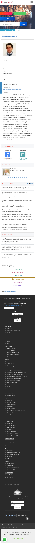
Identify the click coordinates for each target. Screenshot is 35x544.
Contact (15, 527)
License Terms (10, 400)
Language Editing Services (13, 482)
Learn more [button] (26, 534)
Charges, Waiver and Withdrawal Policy (16, 410)
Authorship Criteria (11, 402)
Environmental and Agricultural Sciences (16, 372)
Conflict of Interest (11, 431)
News (8, 341)
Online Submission (8, 307)
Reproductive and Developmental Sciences (17, 376)
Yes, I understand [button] (18, 538)
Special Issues (10, 450)
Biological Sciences (11, 384)
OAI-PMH (9, 480)
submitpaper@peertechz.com (11, 305)
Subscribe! (17, 507)
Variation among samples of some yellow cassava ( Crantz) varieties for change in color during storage (17, 215)
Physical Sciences (11, 395)
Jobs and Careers (11, 337)
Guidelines (9, 456)
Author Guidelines (11, 348)
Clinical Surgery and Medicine (13, 366)
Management (10, 334)
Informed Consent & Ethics (13, 435)
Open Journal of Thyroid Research (12, 89)
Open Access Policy (11, 404)
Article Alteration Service (13, 354)
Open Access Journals (13, 524)
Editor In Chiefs (10, 440)
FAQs (8, 343)
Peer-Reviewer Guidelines (13, 352)
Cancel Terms (10, 429)
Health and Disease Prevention (14, 378)
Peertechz (7, 291)
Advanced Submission (7, 19)
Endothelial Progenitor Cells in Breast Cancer (12, 197)
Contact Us (17, 320)
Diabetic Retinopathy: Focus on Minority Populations (14, 224)
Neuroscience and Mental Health (14, 368)
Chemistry (9, 386)
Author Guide (10, 465)
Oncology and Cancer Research (14, 370)
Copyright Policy (10, 414)
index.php (13, 291)
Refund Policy (10, 421)
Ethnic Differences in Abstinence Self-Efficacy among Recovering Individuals (14, 193)
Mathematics (10, 393)
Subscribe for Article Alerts (13, 330)
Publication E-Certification (13, 484)
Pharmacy (9, 391)
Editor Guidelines (11, 350)
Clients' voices (10, 332)
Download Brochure (17, 314)
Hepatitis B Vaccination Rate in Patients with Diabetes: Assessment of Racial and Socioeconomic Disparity (15, 228)
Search (23, 24)
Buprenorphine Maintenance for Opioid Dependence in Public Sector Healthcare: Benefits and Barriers (16, 210)
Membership (10, 474)
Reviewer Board (10, 445)
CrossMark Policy (11, 419)
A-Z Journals (10, 361)
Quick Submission (6, 13)
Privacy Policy (10, 406)
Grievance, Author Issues (12, 417)
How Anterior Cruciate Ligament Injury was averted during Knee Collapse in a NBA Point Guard (17, 220)
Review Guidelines (11, 408)
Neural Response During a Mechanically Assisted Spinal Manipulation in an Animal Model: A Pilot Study (15, 205)
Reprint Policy (10, 423)
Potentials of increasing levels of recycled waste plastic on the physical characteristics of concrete (17, 256)
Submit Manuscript (26, 524)
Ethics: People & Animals (12, 433)
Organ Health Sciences (12, 382)
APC (8, 356)
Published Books (11, 463)
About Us (9, 328)
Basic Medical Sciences (12, 363)
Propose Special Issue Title (13, 452)
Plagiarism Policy (11, 412)
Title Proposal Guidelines (13, 454)
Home (3, 524)
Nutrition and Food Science (13, 380)
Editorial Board (10, 443)
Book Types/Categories (12, 469)
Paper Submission (19, 13)
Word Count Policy (11, 425)
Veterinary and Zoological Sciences (15, 374)
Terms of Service (10, 427)
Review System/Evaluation (13, 467)
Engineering (9, 389)
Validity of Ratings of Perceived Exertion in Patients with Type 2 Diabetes (17, 201)
